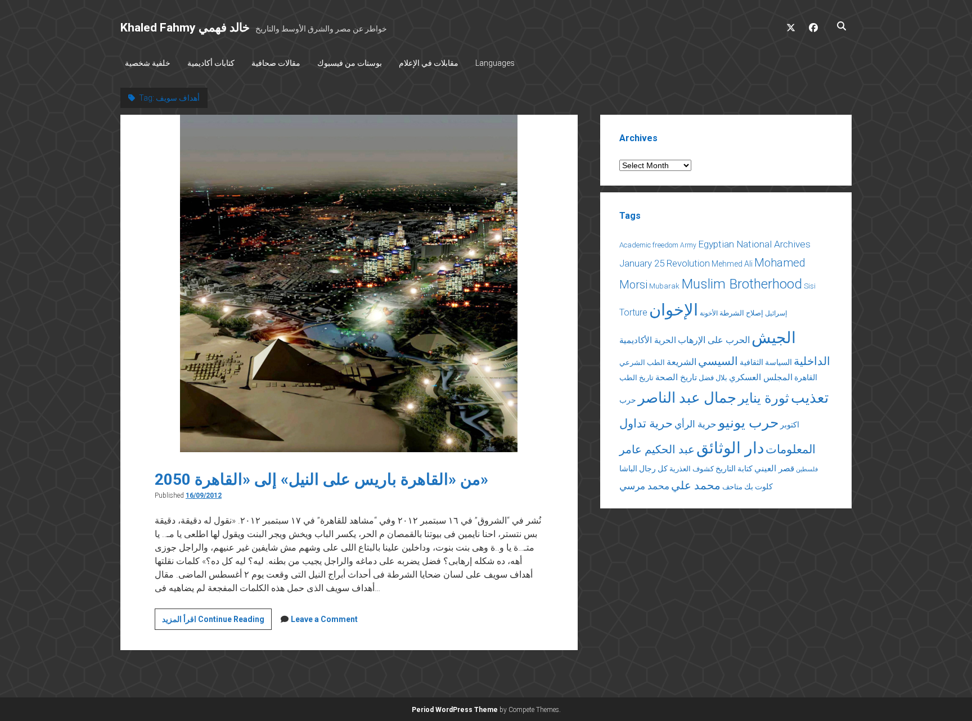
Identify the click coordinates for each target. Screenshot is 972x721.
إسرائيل (776, 313)
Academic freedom (648, 245)
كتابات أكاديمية (211, 62)
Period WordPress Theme (455, 710)
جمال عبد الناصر (687, 397)
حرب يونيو (748, 422)
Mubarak (664, 286)
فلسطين (807, 469)
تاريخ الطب (636, 377)
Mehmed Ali (732, 263)
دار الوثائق (730, 448)
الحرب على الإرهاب (714, 340)
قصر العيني (774, 468)
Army (688, 245)
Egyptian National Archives (754, 244)
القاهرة (805, 377)
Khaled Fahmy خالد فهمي (185, 27)
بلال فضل (713, 377)
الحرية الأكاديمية (647, 340)
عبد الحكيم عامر (657, 449)
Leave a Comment (324, 619)
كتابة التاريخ (734, 468)
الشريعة (681, 362)
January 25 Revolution (664, 263)
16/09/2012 (204, 495)
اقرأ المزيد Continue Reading (217, 622)
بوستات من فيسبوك (349, 62)
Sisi (810, 286)
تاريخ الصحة (676, 377)
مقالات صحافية (275, 62)
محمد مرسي (644, 486)
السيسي (718, 361)
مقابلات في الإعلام (428, 62)
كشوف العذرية (691, 469)
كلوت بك (758, 486)
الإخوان (673, 309)
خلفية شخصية (147, 62)
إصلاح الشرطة (741, 313)
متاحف (732, 487)
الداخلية (812, 361)
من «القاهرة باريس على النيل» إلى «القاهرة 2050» (321, 479)
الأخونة (709, 313)
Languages (495, 62)
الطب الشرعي (642, 362)
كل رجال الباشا (643, 468)
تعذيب (810, 397)
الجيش (774, 337)
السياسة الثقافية (766, 362)
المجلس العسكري (761, 377)
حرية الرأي (695, 424)
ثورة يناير (763, 398)
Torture (633, 312)
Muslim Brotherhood (741, 284)
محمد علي (696, 485)
